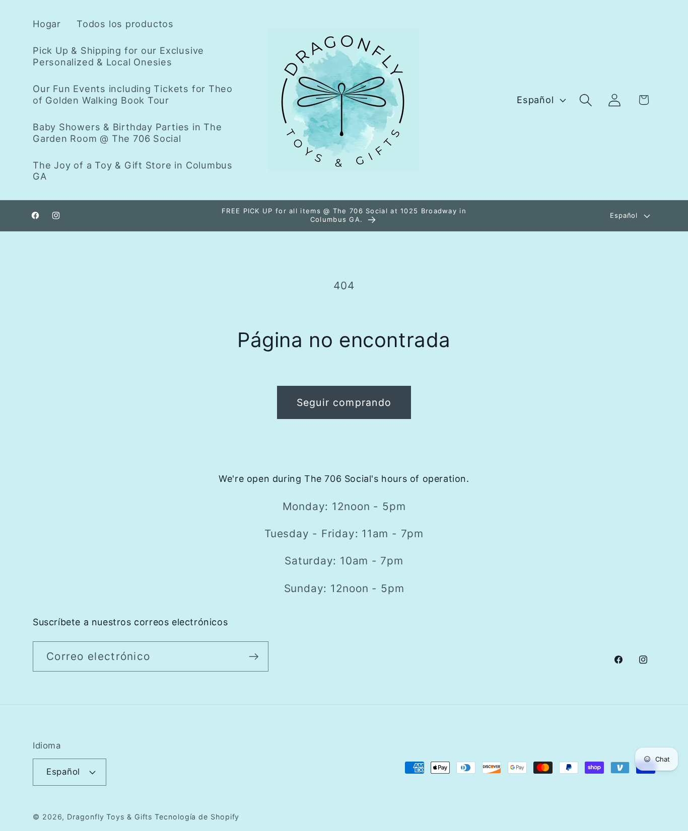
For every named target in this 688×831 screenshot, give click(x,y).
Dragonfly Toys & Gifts (109, 816)
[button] (586, 100)
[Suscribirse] (253, 656)
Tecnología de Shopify (197, 816)
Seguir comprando (344, 402)
